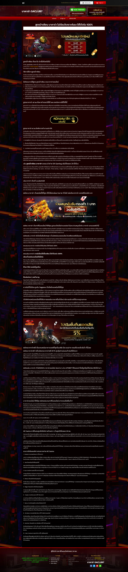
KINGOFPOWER (100, 559)
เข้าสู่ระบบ (62, 18)
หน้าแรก (54, 18)
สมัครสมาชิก (72, 18)
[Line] (100, 566)
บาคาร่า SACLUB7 (32, 11)
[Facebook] (91, 566)
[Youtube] (97, 566)
